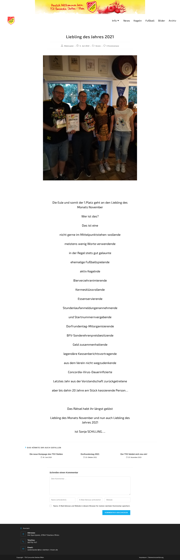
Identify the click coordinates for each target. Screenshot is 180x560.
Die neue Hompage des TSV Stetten (46, 454)
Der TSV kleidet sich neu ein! (133, 454)
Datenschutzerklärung (155, 557)
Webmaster (69, 46)
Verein (98, 46)
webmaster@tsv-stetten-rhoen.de (43, 550)
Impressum (143, 557)
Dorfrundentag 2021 (90, 454)
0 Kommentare (113, 46)
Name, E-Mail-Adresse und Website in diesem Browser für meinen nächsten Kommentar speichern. (91, 506)
